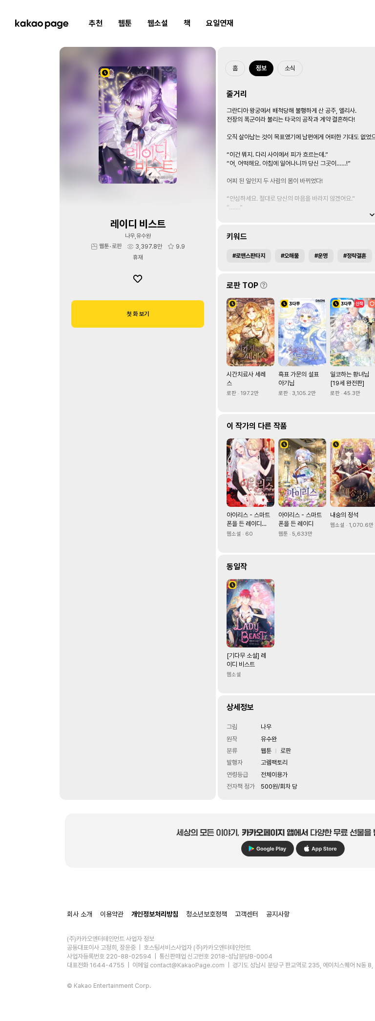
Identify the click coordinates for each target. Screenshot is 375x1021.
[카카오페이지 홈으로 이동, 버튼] (41, 23)
